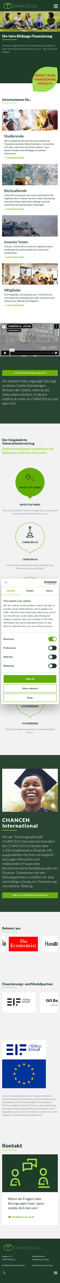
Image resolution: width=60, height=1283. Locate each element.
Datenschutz (37, 1265)
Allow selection (30, 688)
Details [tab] (30, 590)
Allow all (30, 679)
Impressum (48, 1265)
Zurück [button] (4, 944)
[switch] (52, 648)
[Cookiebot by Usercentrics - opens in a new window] (44, 583)
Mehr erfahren (15, 158)
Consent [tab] (10, 590)
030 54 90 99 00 (38, 1256)
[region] (30, 945)
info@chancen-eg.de (23, 1216)
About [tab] (49, 590)
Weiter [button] (55, 944)
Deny (30, 698)
